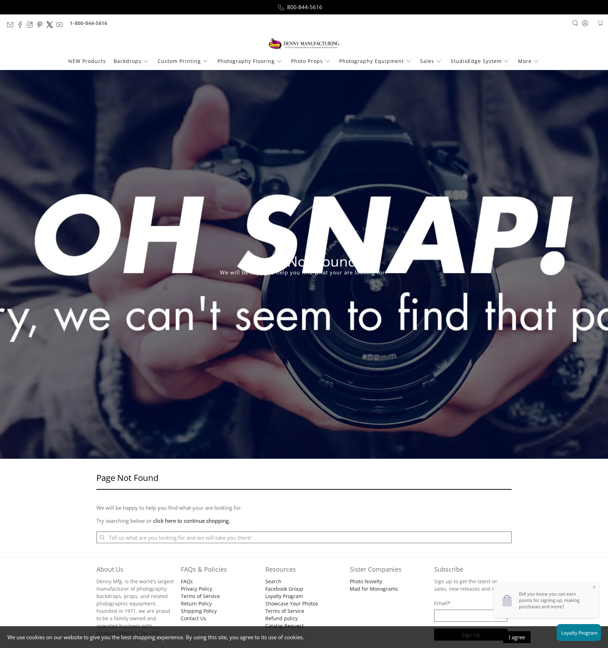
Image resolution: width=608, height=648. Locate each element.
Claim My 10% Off (304, 361)
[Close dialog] (365, 254)
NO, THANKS (304, 382)
